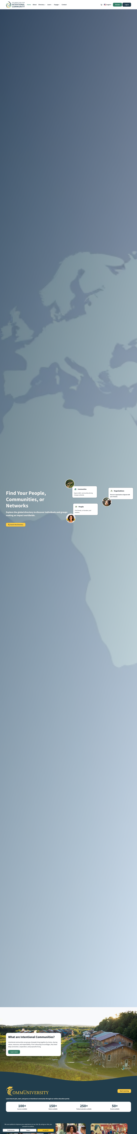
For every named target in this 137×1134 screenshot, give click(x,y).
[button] (101, 5)
